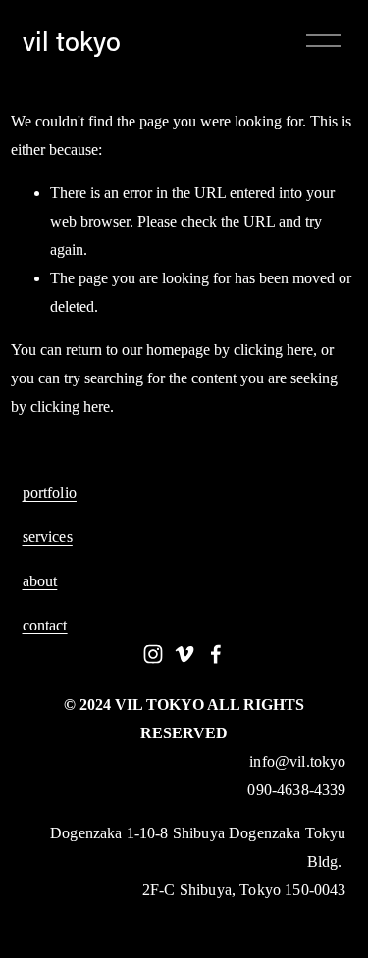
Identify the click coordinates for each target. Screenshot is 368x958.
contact (45, 625)
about (40, 581)
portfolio (50, 493)
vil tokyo (72, 41)
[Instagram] (153, 654)
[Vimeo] (184, 654)
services (48, 537)
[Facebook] (216, 654)
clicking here (273, 349)
